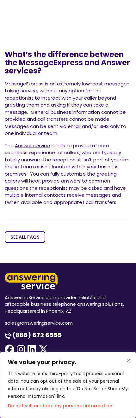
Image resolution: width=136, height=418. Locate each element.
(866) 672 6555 (36, 335)
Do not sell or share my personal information (60, 406)
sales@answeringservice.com (39, 323)
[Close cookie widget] (128, 361)
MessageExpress (24, 83)
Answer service (32, 145)
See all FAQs (25, 237)
